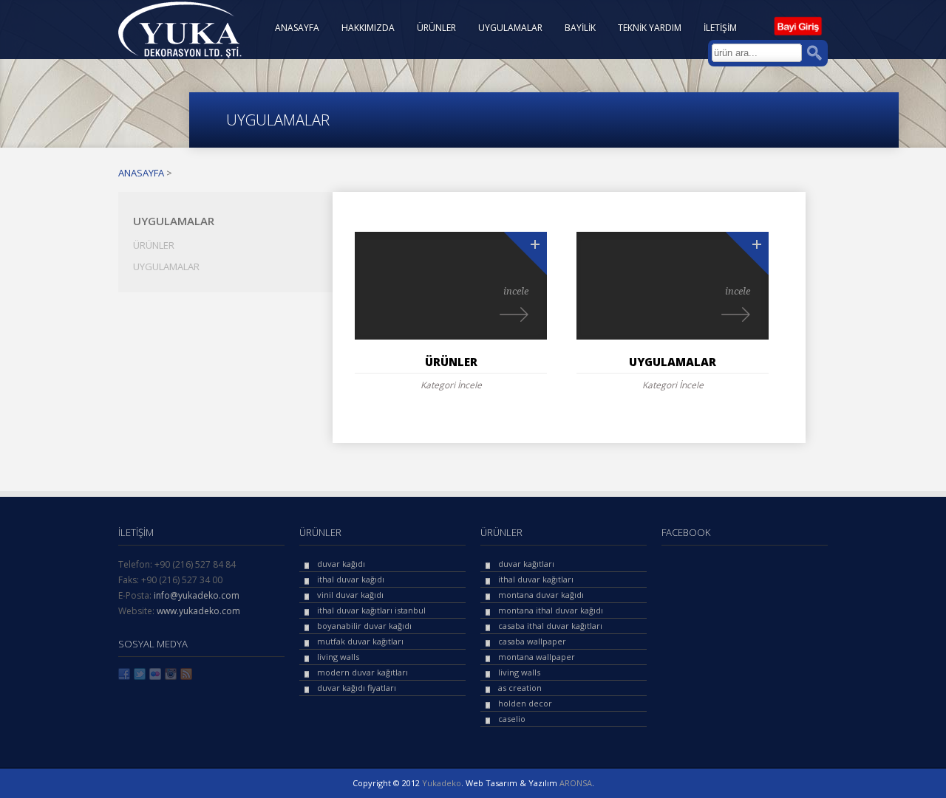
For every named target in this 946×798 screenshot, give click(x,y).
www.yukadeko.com (198, 611)
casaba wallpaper (532, 641)
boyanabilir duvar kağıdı (364, 625)
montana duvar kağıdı (541, 594)
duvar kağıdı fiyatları (356, 687)
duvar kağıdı (341, 563)
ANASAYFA (297, 27)
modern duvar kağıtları (362, 672)
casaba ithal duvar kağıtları (550, 625)
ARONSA (575, 782)
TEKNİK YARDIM (649, 27)
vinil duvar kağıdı (350, 594)
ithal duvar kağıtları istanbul (371, 610)
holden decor (525, 703)
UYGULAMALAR (510, 27)
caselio (511, 718)
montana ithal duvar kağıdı (550, 610)
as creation (520, 687)
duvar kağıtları (526, 563)
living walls (338, 656)
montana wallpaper (536, 656)
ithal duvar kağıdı (350, 579)
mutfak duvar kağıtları (360, 641)
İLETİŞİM (720, 27)
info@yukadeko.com (196, 595)
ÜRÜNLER (436, 27)
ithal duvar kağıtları (536, 579)
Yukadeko (441, 782)
